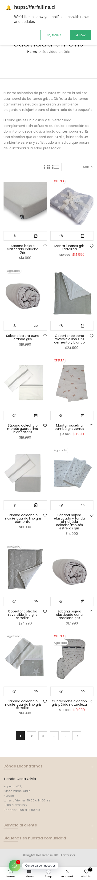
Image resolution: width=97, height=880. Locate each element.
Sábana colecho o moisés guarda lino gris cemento (22, 518)
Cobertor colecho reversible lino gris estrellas (22, 614)
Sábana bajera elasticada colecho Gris (22, 249)
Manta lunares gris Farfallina (69, 247)
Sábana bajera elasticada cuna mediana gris (69, 614)
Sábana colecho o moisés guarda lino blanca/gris (22, 428)
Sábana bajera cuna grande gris (22, 337)
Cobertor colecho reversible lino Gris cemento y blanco (69, 339)
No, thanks (53, 35)
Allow (80, 35)
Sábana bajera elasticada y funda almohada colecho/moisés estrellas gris (69, 522)
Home (32, 51)
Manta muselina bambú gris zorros (69, 427)
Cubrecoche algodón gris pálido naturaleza (69, 703)
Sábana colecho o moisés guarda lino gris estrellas (22, 704)
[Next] (76, 735)
